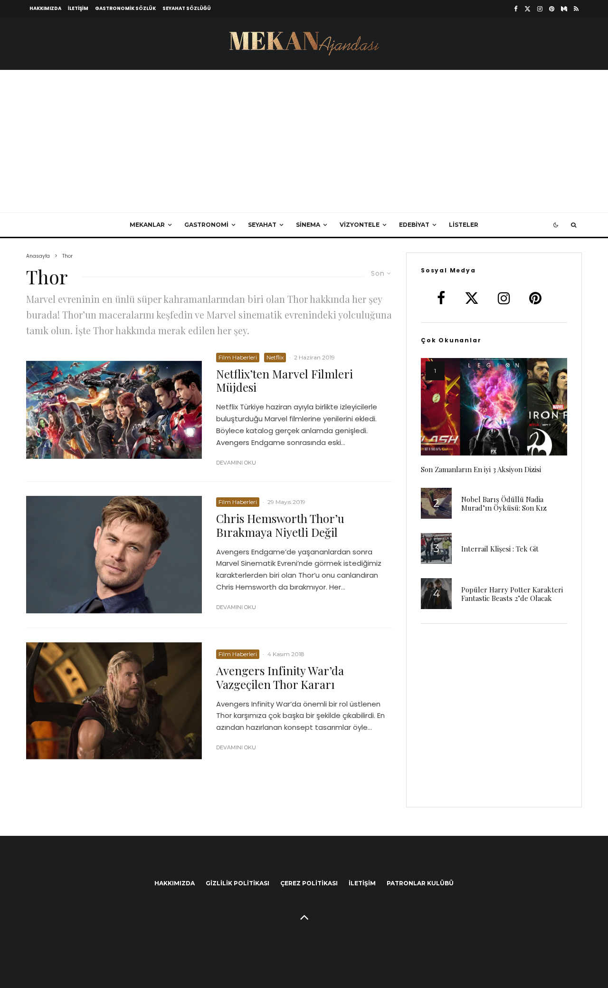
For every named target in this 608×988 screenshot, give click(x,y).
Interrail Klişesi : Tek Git (500, 548)
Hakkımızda (45, 8)
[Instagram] (540, 9)
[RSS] (576, 9)
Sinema (308, 224)
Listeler (463, 224)
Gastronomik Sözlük (125, 8)
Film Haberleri (237, 357)
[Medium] (564, 9)
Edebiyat (414, 224)
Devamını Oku (236, 462)
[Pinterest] (552, 9)
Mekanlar (147, 224)
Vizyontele (360, 224)
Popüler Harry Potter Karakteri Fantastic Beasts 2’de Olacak (512, 593)
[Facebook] (516, 9)
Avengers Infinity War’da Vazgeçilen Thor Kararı (280, 677)
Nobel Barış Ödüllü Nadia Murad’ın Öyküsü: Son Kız (504, 503)
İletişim (78, 8)
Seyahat (262, 224)
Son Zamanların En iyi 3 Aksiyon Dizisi (481, 469)
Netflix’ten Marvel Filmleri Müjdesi (284, 381)
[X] (527, 9)
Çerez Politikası (309, 883)
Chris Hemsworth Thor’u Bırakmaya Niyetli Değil (280, 525)
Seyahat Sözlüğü (186, 8)
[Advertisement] (304, 141)
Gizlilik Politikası (237, 883)
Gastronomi (206, 224)
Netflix (275, 357)
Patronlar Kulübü (420, 883)
